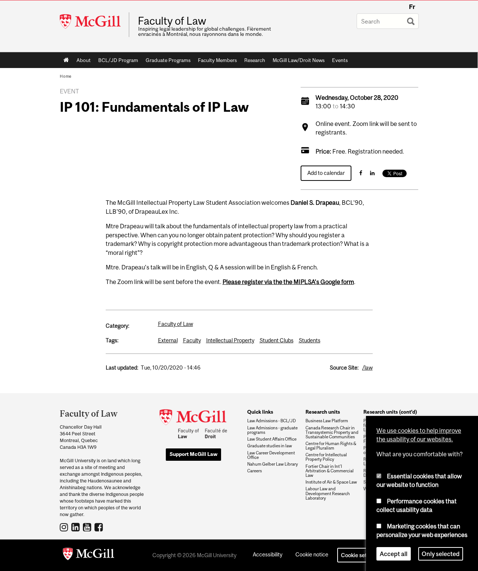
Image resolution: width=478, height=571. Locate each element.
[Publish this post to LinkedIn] (372, 173)
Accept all (393, 553)
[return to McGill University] (88, 555)
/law (367, 367)
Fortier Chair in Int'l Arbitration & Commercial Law (329, 471)
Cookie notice (311, 554)
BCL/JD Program (118, 60)
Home (66, 60)
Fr (412, 6)
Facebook (99, 526)
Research (254, 60)
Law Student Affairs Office (272, 439)
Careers (254, 471)
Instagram (65, 526)
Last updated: (122, 367)
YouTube (88, 526)
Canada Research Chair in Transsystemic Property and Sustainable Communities (331, 432)
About (84, 60)
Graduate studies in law (269, 446)
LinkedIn (76, 526)
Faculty (192, 340)
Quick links (260, 411)
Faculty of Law (172, 21)
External (168, 340)
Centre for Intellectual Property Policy (326, 457)
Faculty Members (217, 60)
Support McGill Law (193, 454)
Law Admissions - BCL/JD (271, 421)
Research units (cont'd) (390, 411)
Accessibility (267, 554)
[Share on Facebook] (360, 173)
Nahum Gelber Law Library (272, 464)
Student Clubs (277, 340)
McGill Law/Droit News (299, 60)
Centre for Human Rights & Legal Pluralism (330, 445)
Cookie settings (360, 555)
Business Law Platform (326, 421)
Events (340, 60)
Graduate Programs (168, 60)
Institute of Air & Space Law (331, 482)
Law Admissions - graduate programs (272, 430)
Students (309, 340)
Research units (322, 411)
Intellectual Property (230, 340)
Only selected (441, 553)
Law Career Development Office (271, 455)
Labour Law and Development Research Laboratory (327, 493)
